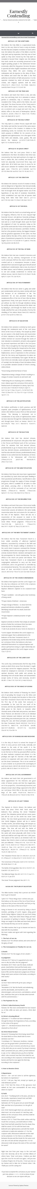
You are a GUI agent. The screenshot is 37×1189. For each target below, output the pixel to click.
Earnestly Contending (18, 13)
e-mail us (17, 1174)
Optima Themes (23, 1185)
